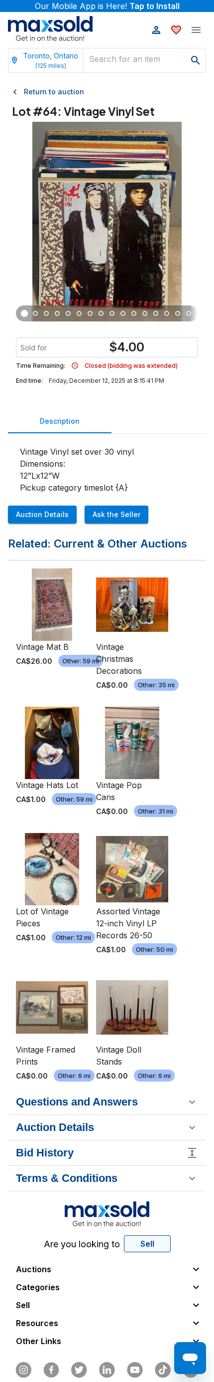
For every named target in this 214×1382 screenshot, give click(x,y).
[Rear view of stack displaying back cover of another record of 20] (35, 313)
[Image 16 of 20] (188, 313)
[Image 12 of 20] (144, 313)
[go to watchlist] (176, 30)
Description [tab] (60, 421)
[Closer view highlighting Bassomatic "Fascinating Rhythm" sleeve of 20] (46, 313)
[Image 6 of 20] (79, 313)
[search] (196, 60)
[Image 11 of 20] (133, 313)
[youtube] (135, 1370)
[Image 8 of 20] (101, 313)
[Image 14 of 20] (166, 313)
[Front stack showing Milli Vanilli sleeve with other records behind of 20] (24, 313)
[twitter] (79, 1370)
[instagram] (23, 1370)
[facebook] (51, 1370)
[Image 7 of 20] (90, 313)
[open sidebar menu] (196, 30)
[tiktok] (163, 1370)
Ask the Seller (116, 514)
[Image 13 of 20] (155, 313)
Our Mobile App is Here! (107, 6)
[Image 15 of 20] (177, 313)
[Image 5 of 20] (68, 313)
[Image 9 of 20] (111, 313)
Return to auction (54, 91)
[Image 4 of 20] (57, 313)
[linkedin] (107, 1370)
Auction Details (42, 514)
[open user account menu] (156, 30)
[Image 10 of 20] (122, 313)
